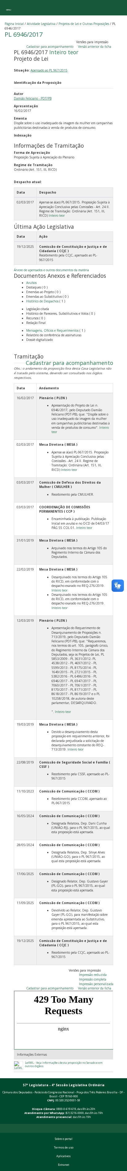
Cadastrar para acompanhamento (50, 46)
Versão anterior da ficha (94, 46)
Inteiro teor (63, 52)
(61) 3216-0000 (75, 1113)
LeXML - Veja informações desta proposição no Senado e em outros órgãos (64, 1064)
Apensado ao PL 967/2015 (49, 70)
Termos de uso (63, 1147)
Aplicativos (63, 1156)
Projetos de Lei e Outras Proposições (84, 24)
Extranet (63, 1165)
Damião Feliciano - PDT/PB (32, 98)
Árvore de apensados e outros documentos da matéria (51, 270)
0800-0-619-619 (66, 1109)
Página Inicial (14, 24)
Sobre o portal (63, 1139)
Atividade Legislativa (41, 24)
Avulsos (31, 282)
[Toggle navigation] (8, 7)
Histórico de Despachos (42, 301)
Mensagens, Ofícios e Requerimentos (52, 330)
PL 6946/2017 (24, 34)
